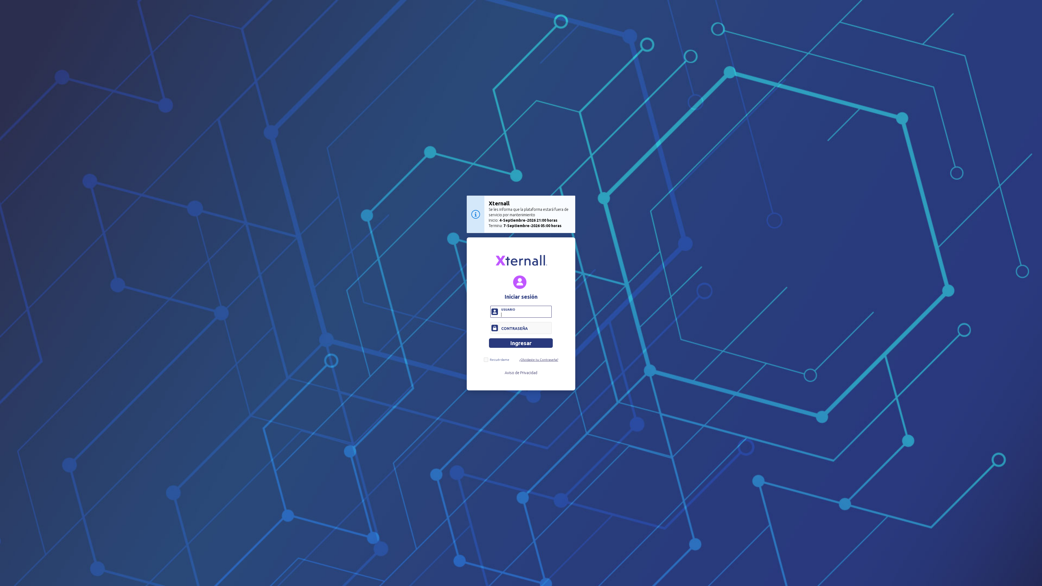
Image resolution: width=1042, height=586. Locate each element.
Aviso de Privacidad (521, 373)
